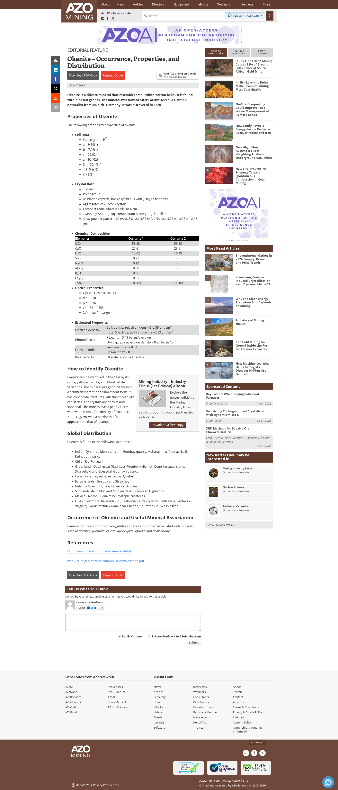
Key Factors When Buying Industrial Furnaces (232, 395)
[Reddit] (55, 98)
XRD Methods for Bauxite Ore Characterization (228, 430)
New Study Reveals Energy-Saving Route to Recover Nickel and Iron (253, 129)
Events (158, 717)
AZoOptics (72, 707)
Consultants (201, 697)
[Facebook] (55, 79)
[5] (219, 153)
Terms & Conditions (246, 707)
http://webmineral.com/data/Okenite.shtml (99, 551)
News (157, 687)
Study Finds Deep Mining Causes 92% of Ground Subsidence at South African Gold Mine (254, 66)
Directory (158, 4)
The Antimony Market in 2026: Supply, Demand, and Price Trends (254, 258)
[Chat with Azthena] (328, 782)
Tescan (217, 420)
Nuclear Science (233, 487)
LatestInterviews (262, 52)
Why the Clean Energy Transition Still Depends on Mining (253, 302)
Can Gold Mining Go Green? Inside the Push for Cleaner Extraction (253, 345)
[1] (219, 67)
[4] (219, 132)
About (237, 687)
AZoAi (111, 697)
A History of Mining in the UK (252, 322)
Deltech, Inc (220, 403)
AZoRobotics (73, 697)
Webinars (199, 692)
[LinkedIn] (55, 70)
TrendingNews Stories (215, 52)
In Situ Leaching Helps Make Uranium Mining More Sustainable (252, 85)
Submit (194, 642)
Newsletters (201, 717)
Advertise (239, 702)
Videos (158, 712)
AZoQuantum (116, 692)
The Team (199, 727)
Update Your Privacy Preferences (97, 785)
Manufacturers (203, 707)
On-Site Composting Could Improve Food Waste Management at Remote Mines (252, 109)
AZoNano (71, 692)
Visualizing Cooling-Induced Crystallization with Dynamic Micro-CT (253, 280)
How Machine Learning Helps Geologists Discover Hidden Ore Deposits (252, 368)
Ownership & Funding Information (247, 729)
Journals (159, 722)
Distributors (201, 702)
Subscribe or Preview (236, 472)
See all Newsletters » (220, 525)
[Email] (55, 107)
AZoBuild (71, 712)
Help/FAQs (200, 722)
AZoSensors (115, 687)
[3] (219, 110)
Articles (159, 692)
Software (159, 727)
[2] (219, 89)
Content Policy (242, 722)
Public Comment (133, 636)
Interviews (200, 687)
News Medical (117, 702)
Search (237, 692)
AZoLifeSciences (118, 707)
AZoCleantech (74, 702)
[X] (55, 88)
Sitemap (238, 717)
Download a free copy (167, 425)
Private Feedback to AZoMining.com (176, 636)
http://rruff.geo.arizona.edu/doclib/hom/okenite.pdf (105, 561)
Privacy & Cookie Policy (247, 712)
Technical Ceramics (235, 506)
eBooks (158, 707)
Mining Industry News (238, 468)
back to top (256, 742)
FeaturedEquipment (238, 52)
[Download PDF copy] (55, 60)
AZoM (69, 687)
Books (157, 702)
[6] (219, 175)
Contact (238, 697)
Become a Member (205, 712)
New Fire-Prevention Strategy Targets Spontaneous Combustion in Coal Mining (251, 176)
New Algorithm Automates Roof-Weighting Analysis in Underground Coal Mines (254, 152)
